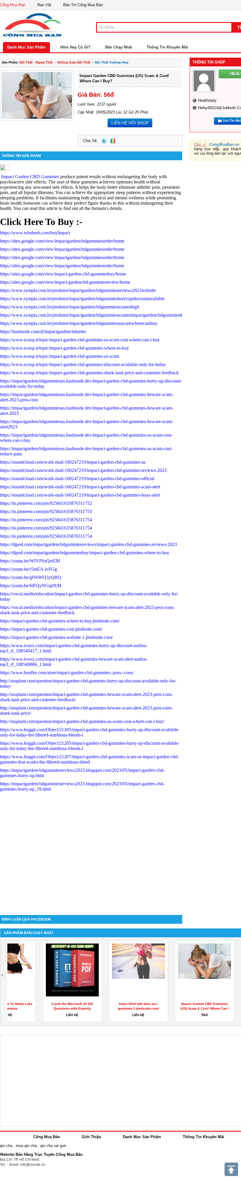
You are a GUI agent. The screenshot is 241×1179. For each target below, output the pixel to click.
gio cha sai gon (53, 1145)
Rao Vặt (44, 5)
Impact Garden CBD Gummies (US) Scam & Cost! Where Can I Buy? (40, 1008)
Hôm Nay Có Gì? (75, 47)
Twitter (104, 140)
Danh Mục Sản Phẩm (26, 47)
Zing (113, 140)
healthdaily (207, 100)
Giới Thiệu (91, 1137)
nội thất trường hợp (111, 62)
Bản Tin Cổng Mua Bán (83, 5)
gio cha (6, 1145)
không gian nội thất (73, 62)
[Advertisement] (91, 865)
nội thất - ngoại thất (36, 62)
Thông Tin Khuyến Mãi (167, 47)
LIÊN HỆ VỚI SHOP (129, 123)
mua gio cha (26, 1145)
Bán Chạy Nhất (118, 47)
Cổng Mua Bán (12, 5)
